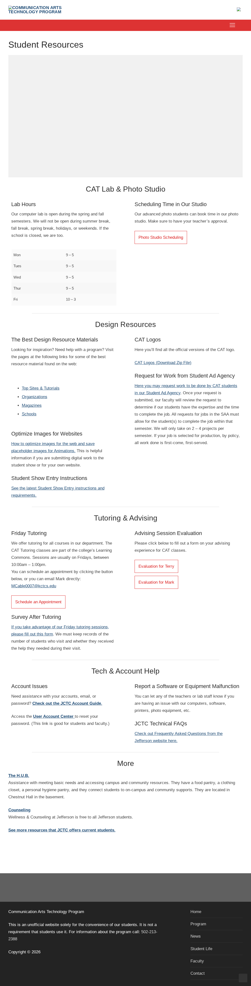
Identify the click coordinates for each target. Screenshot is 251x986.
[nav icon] (232, 25)
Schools (29, 414)
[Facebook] (104, 887)
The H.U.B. (18, 775)
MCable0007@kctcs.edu (33, 586)
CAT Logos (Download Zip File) (163, 362)
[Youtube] (118, 887)
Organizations (34, 396)
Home (195, 911)
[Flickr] (147, 887)
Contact (197, 973)
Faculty (197, 961)
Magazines (32, 405)
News (195, 936)
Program (198, 924)
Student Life (201, 948)
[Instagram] (132, 887)
